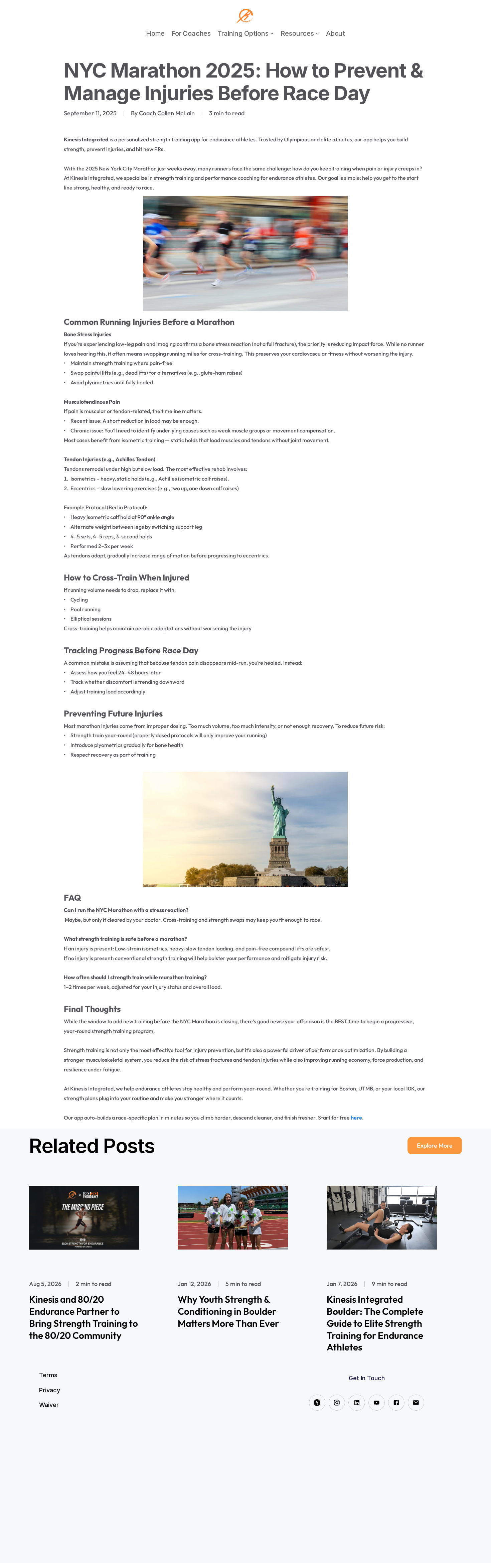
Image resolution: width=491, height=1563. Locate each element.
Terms (48, 1375)
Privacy (49, 1390)
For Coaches (191, 33)
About (335, 33)
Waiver (49, 1404)
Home (155, 33)
